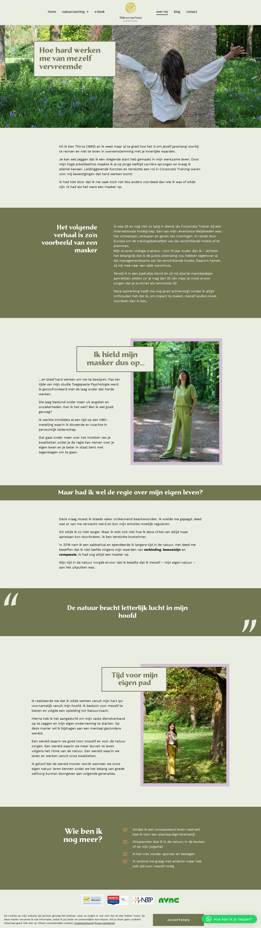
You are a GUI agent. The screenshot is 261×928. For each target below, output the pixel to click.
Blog (177, 11)
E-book (100, 11)
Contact (191, 11)
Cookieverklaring (84, 923)
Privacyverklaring (105, 923)
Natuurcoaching (73, 11)
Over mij (162, 11)
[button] (75, 12)
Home (52, 11)
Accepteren (178, 920)
